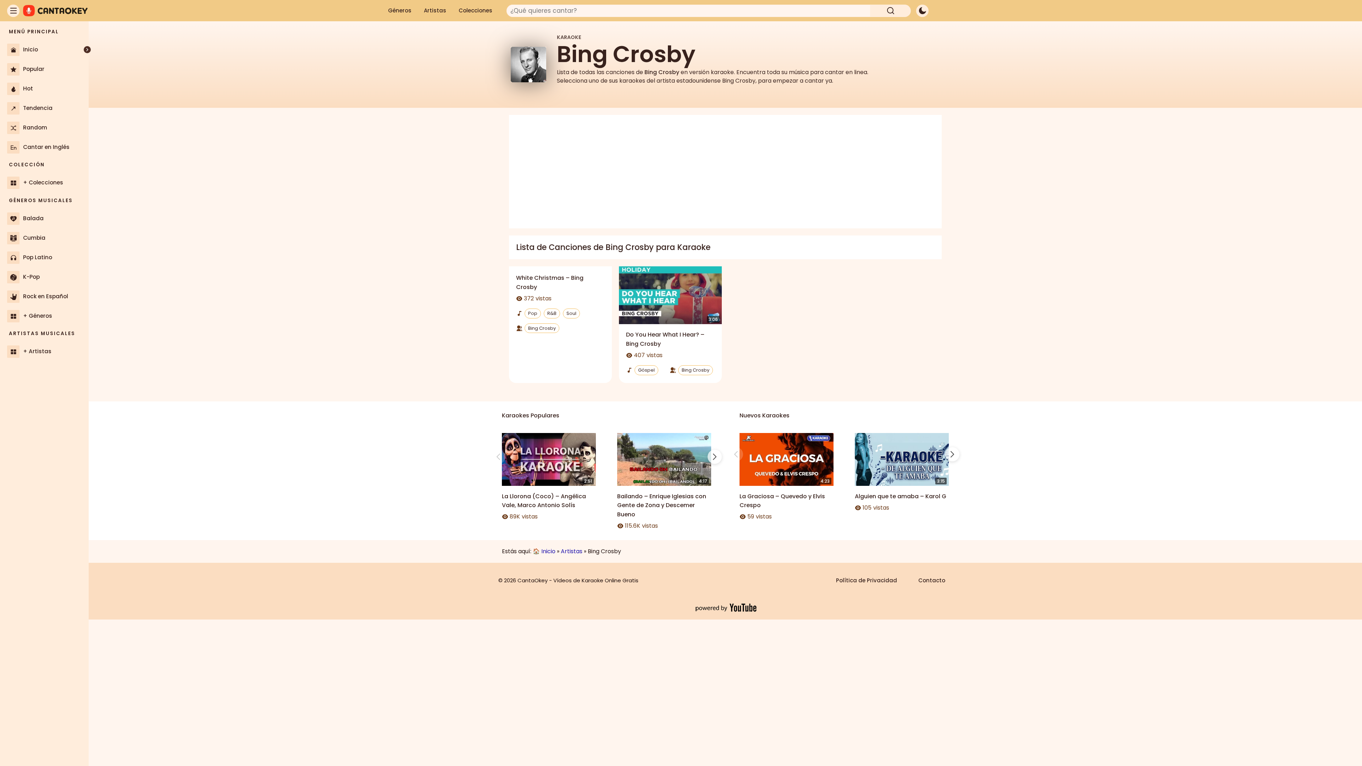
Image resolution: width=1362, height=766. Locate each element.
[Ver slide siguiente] (715, 457)
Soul (571, 313)
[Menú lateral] (13, 11)
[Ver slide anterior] (498, 457)
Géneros (399, 10)
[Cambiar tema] (922, 11)
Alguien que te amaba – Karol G (900, 496)
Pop (532, 313)
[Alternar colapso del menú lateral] (87, 49)
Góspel (646, 370)
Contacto (931, 580)
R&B (552, 313)
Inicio (548, 551)
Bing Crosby (542, 328)
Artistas (435, 10)
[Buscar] (890, 11)
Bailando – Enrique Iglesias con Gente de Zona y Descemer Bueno (661, 505)
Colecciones (475, 10)
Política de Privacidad (866, 580)
